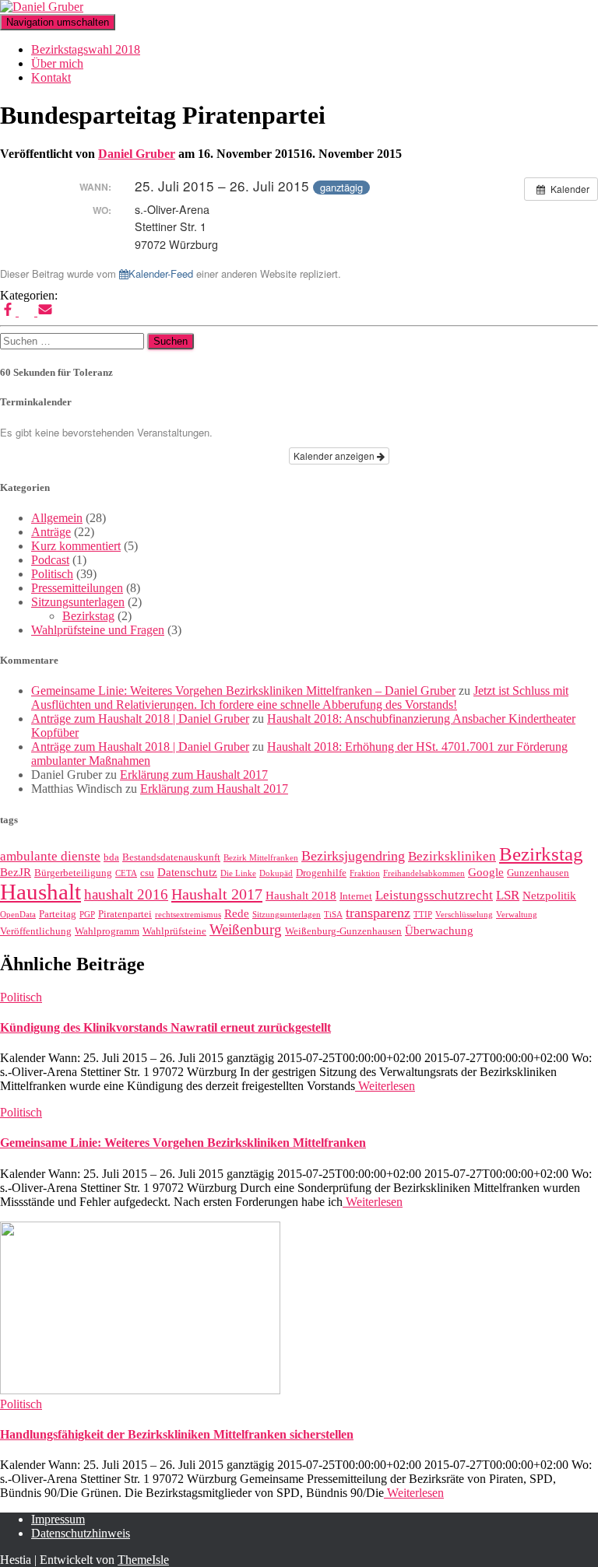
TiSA (333, 914)
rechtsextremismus (188, 914)
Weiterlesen (385, 1085)
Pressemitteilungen (77, 587)
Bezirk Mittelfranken (260, 858)
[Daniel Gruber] (41, 6)
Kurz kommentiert (76, 545)
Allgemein (57, 517)
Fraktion (365, 873)
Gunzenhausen (538, 872)
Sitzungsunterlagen (78, 601)
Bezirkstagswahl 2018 (85, 49)
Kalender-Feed (160, 273)
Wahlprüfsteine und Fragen (97, 629)
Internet (355, 896)
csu (147, 872)
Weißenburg (245, 929)
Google (486, 872)
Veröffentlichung (36, 931)
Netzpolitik (549, 895)
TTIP (422, 914)
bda (111, 857)
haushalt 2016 (126, 894)
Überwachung (439, 930)
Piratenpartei (125, 914)
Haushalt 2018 (301, 895)
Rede (236, 913)
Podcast (50, 559)
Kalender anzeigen (335, 455)
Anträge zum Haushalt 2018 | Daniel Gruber (140, 718)
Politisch (52, 573)
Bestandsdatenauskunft (171, 857)
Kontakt (51, 77)
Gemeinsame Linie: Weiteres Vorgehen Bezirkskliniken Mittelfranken (183, 1142)
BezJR (15, 872)
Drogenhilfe (321, 872)
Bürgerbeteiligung (73, 872)
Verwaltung (516, 914)
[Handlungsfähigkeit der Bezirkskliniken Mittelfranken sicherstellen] (140, 1390)
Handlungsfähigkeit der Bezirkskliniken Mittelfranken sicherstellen (177, 1434)
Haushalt (40, 891)
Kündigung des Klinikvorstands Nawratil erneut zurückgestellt (165, 1027)
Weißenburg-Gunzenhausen (343, 931)
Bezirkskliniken (452, 856)
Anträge (51, 531)
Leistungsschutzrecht (434, 895)
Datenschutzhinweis (80, 1533)
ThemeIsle (143, 1559)
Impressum (58, 1519)
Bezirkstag (88, 615)
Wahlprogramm (107, 931)
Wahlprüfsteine (174, 931)
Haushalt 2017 (216, 894)
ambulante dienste (50, 856)
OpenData (18, 914)
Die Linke (238, 873)
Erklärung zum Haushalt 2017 (194, 774)
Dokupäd (276, 873)
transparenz (378, 912)
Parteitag (57, 914)
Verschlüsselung (464, 914)
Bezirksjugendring (353, 856)
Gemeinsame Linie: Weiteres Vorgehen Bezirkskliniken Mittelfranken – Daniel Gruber (243, 690)
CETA (126, 873)
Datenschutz (187, 872)
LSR (507, 895)
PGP (87, 914)
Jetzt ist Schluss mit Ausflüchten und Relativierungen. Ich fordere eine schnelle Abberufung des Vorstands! (299, 697)
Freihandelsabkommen (424, 873)
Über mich (57, 63)
